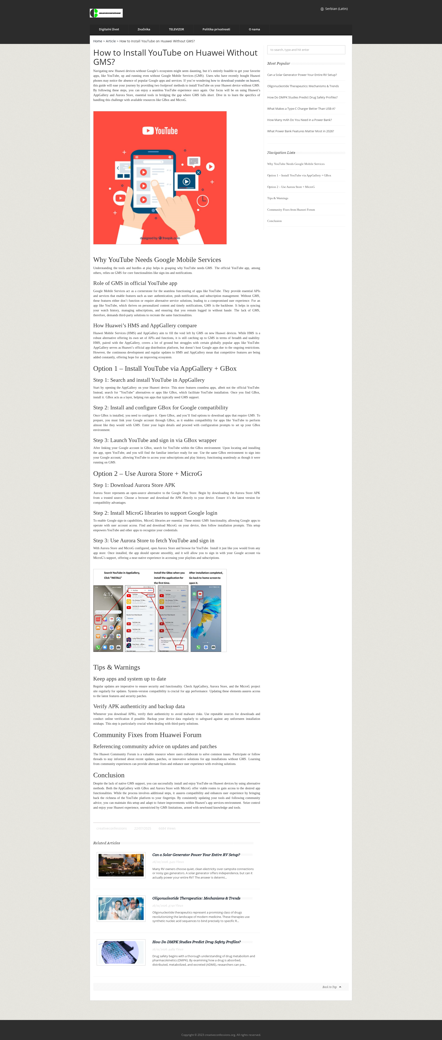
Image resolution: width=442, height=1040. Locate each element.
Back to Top (330, 987)
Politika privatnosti (216, 29)
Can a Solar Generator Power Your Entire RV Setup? (196, 855)
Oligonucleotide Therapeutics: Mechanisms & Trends (196, 898)
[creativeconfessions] (106, 12)
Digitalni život (109, 29)
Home (97, 41)
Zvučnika (144, 29)
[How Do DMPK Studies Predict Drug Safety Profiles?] (121, 952)
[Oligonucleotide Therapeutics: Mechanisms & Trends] (121, 908)
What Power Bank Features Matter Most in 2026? (300, 131)
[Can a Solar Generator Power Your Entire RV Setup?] (121, 864)
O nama (254, 29)
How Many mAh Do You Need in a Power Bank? (299, 120)
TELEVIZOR (176, 29)
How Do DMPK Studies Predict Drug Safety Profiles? (196, 942)
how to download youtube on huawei (235, 80)
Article (111, 41)
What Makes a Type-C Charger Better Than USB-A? (301, 108)
